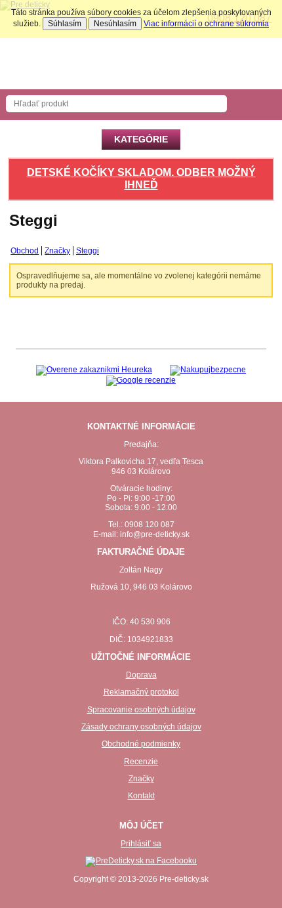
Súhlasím (64, 23)
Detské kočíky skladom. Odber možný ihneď (141, 178)
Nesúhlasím (115, 23)
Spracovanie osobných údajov (141, 709)
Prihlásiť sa (141, 843)
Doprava (141, 675)
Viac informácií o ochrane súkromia (206, 23)
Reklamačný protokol (141, 692)
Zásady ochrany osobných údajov (141, 726)
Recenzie (141, 761)
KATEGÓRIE (141, 139)
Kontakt (141, 795)
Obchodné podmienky (141, 743)
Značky (141, 778)
